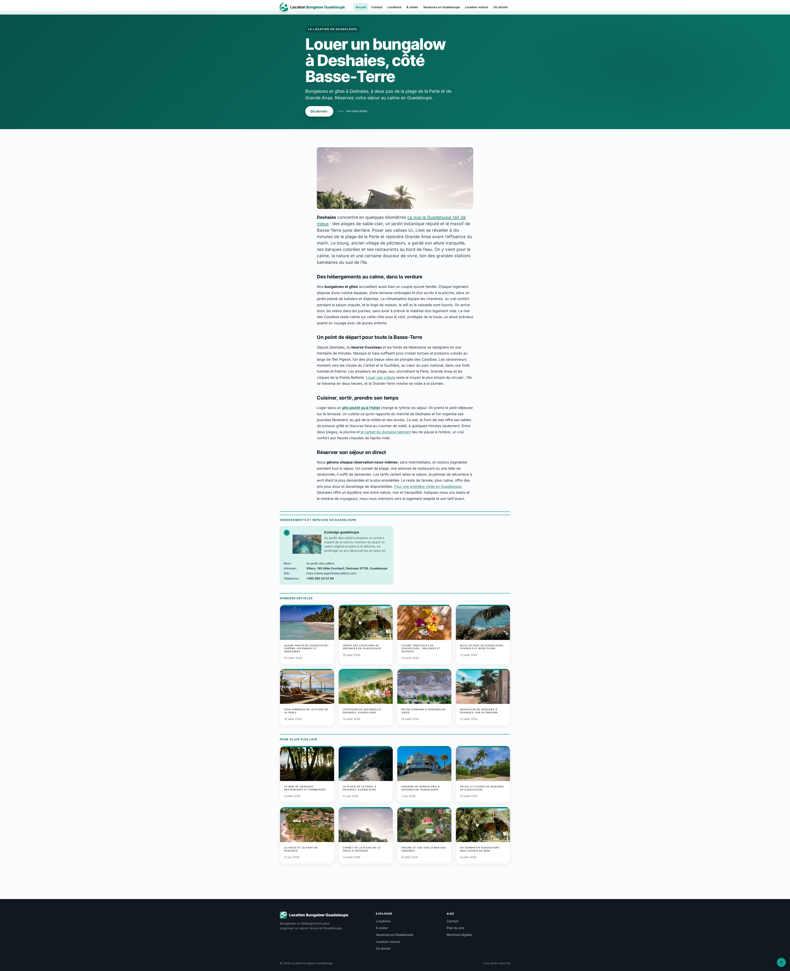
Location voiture (476, 7)
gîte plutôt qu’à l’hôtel (361, 408)
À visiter (412, 7)
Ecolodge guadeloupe (341, 532)
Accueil (361, 7)
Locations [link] (383, 921)
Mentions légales (459, 935)
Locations (394, 7)
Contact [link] (453, 921)
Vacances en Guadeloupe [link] (394, 935)
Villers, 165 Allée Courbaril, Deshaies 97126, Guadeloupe (346, 568)
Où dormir (500, 7)
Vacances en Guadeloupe (441, 7)
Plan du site (455, 928)
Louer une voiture (380, 377)
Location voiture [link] (388, 942)
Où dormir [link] (383, 948)
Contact (376, 7)
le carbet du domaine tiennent (386, 432)
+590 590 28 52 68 (320, 578)
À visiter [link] (382, 928)
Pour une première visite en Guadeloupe (427, 486)
